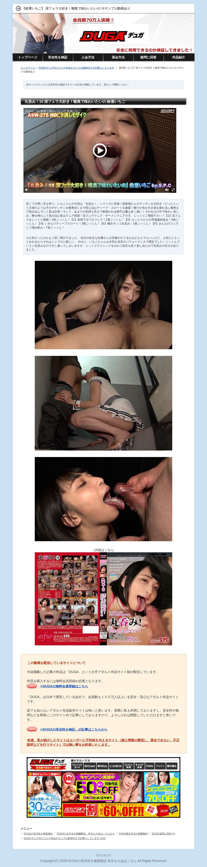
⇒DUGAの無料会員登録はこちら (64, 686)
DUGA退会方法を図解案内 (133, 833)
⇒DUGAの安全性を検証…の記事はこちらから (74, 729)
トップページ (28, 67)
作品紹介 (178, 57)
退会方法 (118, 57)
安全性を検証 (58, 57)
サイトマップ (103, 854)
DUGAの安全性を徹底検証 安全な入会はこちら (102, 861)
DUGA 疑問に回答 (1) (163, 833)
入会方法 (87, 57)
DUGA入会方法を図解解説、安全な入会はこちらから (86, 833)
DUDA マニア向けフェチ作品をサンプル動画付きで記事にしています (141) (65, 838)
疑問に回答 (148, 57)
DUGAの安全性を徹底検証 (38, 833)
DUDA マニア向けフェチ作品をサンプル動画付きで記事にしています (76, 67)
